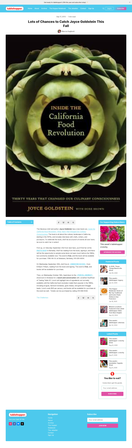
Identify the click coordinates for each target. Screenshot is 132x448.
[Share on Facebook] (59, 222)
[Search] (103, 8)
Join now (102, 425)
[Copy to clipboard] (73, 223)
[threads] (22, 423)
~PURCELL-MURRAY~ (85, 275)
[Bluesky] (18, 423)
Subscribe (120, 8)
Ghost (71, 444)
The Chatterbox (42, 298)
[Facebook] (14, 423)
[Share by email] (68, 222)
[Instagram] (10, 423)
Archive (44, 8)
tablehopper (54, 444)
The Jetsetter (73, 8)
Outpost (76, 444)
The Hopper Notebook (57, 8)
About (36, 8)
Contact (83, 8)
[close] (129, 2)
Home (30, 8)
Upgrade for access (112, 252)
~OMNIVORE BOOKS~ (77, 264)
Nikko (84, 444)
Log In (109, 8)
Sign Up (91, 8)
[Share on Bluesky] (63, 223)
